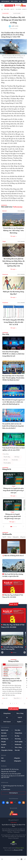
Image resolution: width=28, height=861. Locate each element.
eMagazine (22, 537)
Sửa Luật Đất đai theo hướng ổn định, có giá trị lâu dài (12, 575)
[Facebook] (3, 802)
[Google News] (21, 859)
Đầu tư (12, 9)
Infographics (16, 537)
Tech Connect (7, 721)
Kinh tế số (4, 211)
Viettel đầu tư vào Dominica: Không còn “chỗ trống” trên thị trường (13, 230)
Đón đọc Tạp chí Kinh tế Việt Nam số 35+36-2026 (12, 596)
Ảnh (2, 758)
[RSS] (23, 802)
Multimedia (7, 534)
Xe (20, 1)
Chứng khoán (5, 1)
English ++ (20, 721)
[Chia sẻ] (25, 859)
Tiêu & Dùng (14, 1)
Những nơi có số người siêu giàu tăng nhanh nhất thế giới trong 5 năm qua (13, 490)
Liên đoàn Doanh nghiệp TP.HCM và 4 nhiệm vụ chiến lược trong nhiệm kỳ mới (13, 354)
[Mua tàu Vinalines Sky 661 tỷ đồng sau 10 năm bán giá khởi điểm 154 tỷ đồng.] (13, 40)
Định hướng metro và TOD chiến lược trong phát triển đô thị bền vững (12, 681)
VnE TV (24, 1)
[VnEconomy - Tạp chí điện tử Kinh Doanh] (13, 708)
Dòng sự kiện (13, 661)
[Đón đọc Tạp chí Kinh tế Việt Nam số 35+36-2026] (13, 615)
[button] (11, 526)
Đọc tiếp (5, 334)
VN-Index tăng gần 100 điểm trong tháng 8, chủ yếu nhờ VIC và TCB (13, 322)
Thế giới (4, 241)
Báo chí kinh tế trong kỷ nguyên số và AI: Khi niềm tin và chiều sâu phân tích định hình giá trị (13, 402)
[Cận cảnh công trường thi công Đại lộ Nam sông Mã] (12, 638)
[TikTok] (15, 802)
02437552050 (6, 789)
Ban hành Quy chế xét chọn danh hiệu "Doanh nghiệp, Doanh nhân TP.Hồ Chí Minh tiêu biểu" (13, 378)
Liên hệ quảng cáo (13, 792)
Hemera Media (20, 848)
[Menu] (2, 859)
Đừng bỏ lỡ (6, 469)
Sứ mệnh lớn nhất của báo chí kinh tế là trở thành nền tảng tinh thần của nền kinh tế (13, 426)
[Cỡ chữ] (18, 859)
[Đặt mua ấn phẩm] (23, 5)
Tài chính (18, 9)
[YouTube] (11, 802)
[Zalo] (19, 802)
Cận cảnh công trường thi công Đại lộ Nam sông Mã (12, 648)
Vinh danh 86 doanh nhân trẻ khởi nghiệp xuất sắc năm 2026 (13, 449)
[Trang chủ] (2, 9)
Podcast (9, 537)
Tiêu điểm (6, 9)
